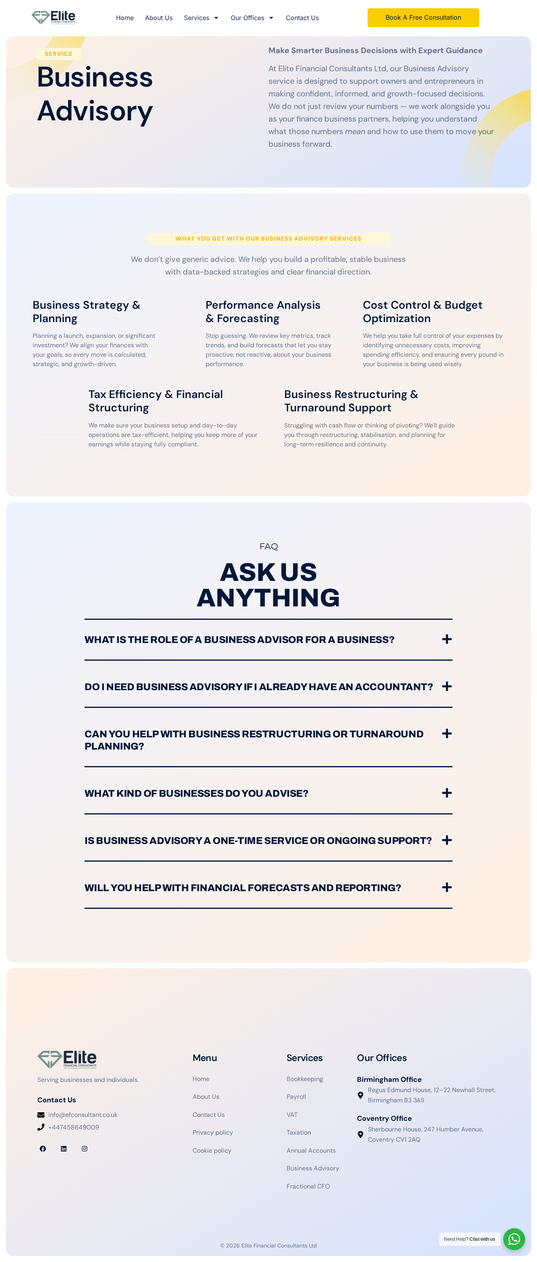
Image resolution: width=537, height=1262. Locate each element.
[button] (268, 640)
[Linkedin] (63, 1148)
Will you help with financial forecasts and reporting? (243, 887)
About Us (159, 18)
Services (196, 18)
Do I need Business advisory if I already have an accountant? (259, 687)
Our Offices (247, 18)
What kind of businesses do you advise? (196, 793)
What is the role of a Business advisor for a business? (239, 639)
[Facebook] (42, 1148)
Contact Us (302, 18)
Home (125, 18)
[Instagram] (84, 1148)
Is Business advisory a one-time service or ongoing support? (258, 840)
